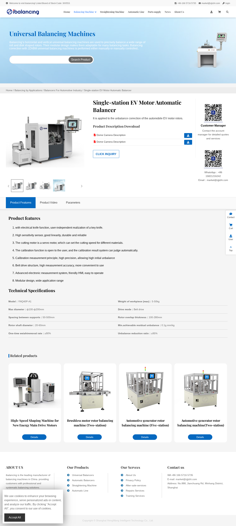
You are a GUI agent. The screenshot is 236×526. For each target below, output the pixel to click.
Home (9, 90)
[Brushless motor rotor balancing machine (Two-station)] (90, 390)
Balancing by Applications (28, 90)
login (227, 3)
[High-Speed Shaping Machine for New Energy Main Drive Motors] (34, 390)
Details (34, 437)
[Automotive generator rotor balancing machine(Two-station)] (200, 390)
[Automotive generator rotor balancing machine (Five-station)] (145, 390)
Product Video (48, 202)
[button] (8, 185)
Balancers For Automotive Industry (63, 90)
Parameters (73, 202)
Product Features (20, 202)
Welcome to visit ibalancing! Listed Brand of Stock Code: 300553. (39, 3)
